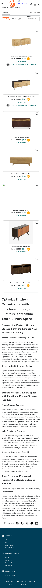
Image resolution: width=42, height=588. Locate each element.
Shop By (6, 13)
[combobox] (32, 19)
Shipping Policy (10, 575)
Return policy (9, 563)
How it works (9, 545)
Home (4, 8)
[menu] (2, 3)
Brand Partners (9, 548)
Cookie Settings (31, 581)
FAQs (7, 558)
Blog (6, 542)
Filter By (6, 19)
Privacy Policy (20, 581)
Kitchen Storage (15, 8)
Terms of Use (10, 581)
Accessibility (9, 565)
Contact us (8, 560)
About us (8, 540)
